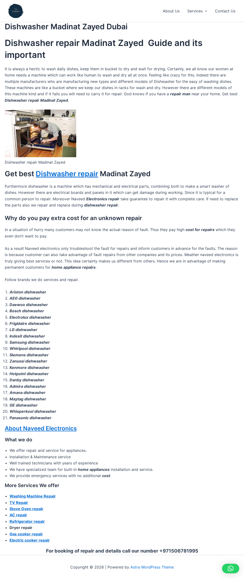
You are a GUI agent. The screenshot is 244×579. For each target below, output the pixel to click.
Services (195, 11)
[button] (205, 10)
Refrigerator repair (27, 521)
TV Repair (19, 502)
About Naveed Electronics (41, 428)
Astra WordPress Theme (152, 567)
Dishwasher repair (67, 173)
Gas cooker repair (26, 534)
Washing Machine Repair (33, 496)
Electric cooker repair (30, 540)
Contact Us (225, 11)
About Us (171, 11)
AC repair (18, 515)
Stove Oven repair (26, 508)
